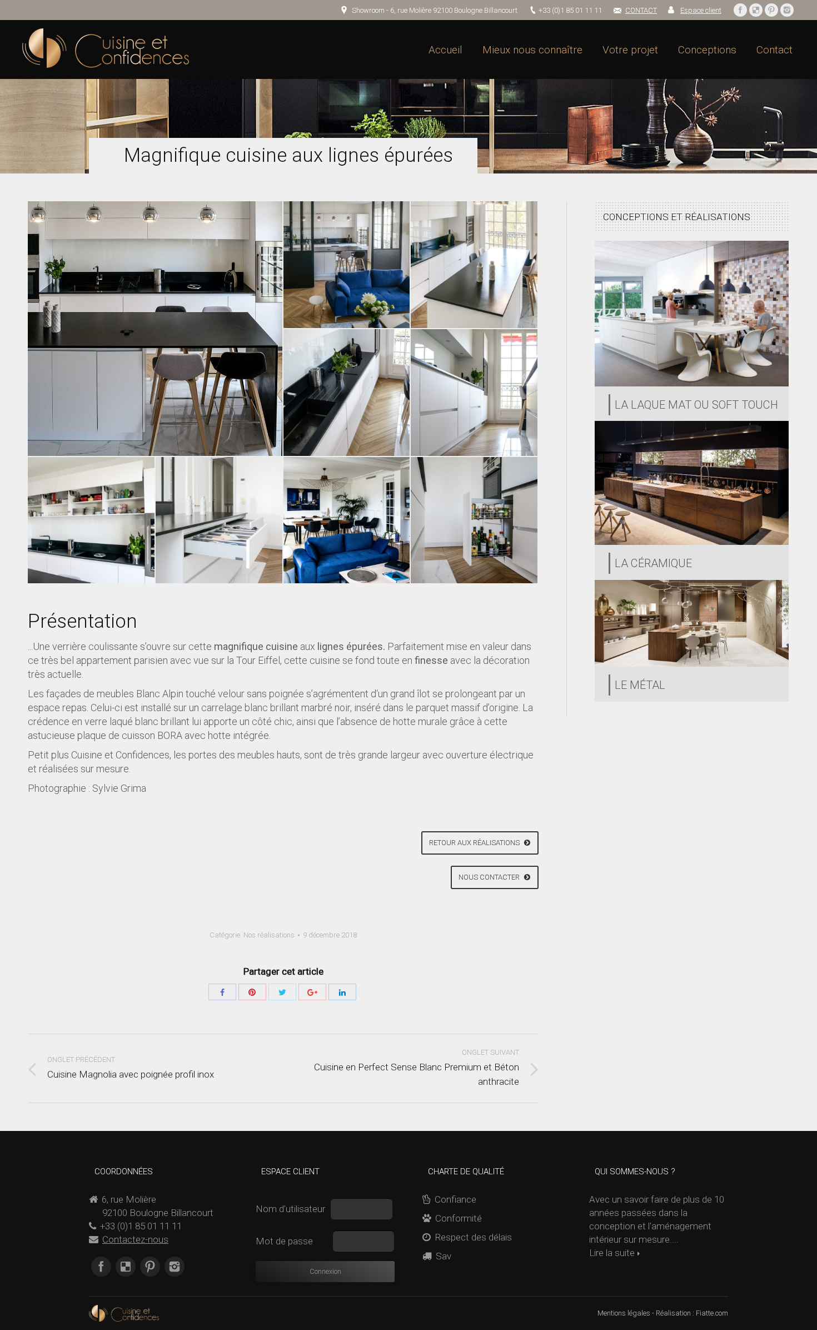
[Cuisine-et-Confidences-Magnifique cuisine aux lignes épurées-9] (475, 521)
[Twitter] (282, 992)
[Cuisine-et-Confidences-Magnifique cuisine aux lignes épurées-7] (219, 521)
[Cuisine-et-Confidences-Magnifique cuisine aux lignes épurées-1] (347, 265)
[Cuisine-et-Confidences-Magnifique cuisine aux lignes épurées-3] (475, 265)
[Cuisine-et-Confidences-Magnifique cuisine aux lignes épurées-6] (92, 521)
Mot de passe (285, 1241)
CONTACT (641, 10)
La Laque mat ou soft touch (696, 404)
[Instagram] (787, 10)
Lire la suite (612, 1252)
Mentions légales (623, 1313)
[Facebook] (740, 10)
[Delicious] (756, 10)
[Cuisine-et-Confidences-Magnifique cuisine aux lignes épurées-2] (155, 328)
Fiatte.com (712, 1313)
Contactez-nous (135, 1239)
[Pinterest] (771, 10)
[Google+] (312, 992)
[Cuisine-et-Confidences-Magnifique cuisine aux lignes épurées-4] (347, 393)
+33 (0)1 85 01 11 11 (570, 10)
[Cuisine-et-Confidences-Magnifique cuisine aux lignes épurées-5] (475, 393)
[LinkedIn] (342, 992)
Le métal (640, 685)
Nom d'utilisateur (291, 1208)
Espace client (700, 10)
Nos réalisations (269, 935)
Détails (692, 313)
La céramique (653, 563)
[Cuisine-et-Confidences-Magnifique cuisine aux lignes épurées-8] (347, 521)
